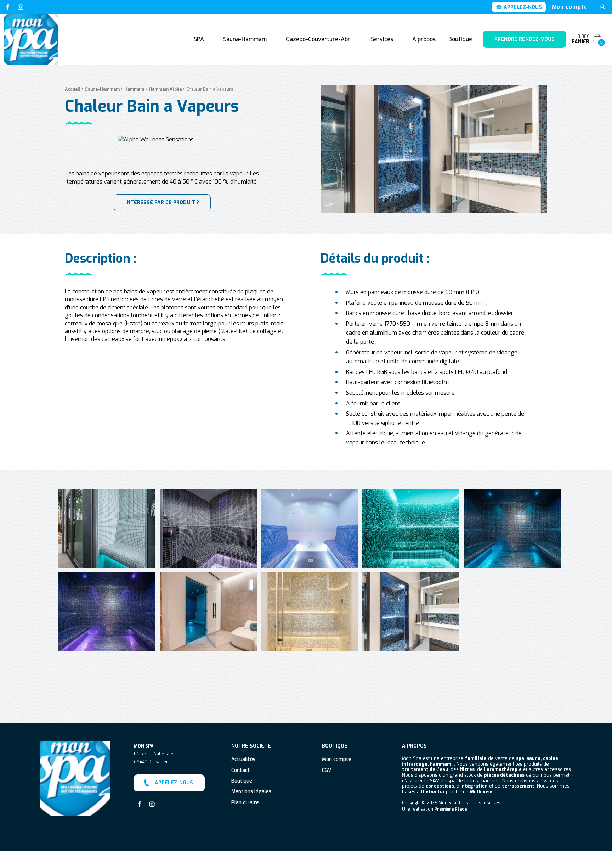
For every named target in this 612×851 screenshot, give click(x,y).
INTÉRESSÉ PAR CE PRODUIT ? (162, 202)
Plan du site (245, 803)
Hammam (134, 89)
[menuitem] (569, 7)
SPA (199, 39)
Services (382, 39)
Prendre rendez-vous (524, 39)
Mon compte (569, 7)
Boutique (460, 39)
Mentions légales (251, 792)
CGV (326, 771)
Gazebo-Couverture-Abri (319, 39)
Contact (240, 771)
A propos (424, 39)
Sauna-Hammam (245, 39)
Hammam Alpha (165, 89)
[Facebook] (7, 7)
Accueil (72, 89)
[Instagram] (20, 7)
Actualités (243, 760)
